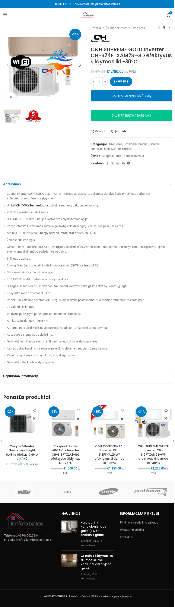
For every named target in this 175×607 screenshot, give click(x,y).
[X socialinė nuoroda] (112, 163)
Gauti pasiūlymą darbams (131, 115)
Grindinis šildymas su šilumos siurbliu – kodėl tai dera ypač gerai (97, 562)
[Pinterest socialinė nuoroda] (118, 163)
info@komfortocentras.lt (105, 4)
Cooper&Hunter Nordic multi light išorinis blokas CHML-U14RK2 (22, 452)
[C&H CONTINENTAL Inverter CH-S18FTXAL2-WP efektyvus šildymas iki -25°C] (109, 423)
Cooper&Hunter (112, 156)
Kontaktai (126, 537)
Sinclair (66, 492)
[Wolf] (24, 492)
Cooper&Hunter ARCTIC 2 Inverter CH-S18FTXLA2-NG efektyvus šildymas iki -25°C (65, 454)
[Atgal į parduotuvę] (164, 28)
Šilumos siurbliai (116, 28)
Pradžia (96, 28)
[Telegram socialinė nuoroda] (128, 163)
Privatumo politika (132, 529)
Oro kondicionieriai (136, 144)
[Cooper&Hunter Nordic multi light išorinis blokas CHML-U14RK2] (22, 423)
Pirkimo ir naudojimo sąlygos (139, 522)
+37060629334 (80, 4)
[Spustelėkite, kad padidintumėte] (11, 97)
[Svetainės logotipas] (87, 14)
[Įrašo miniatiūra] (69, 534)
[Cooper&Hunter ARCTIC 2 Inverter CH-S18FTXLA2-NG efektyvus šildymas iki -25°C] (65, 423)
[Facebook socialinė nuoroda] (107, 163)
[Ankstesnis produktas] (159, 28)
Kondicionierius (134, 156)
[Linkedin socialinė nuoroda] (123, 163)
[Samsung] (109, 492)
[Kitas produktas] (169, 28)
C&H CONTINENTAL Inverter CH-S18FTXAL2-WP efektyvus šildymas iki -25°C (109, 454)
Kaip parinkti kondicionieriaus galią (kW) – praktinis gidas (93, 528)
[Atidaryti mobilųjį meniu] (5, 14)
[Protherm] (151, 492)
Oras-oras (138, 28)
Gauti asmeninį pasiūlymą (131, 96)
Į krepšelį (121, 81)
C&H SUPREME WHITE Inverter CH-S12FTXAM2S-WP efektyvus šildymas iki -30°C (153, 454)
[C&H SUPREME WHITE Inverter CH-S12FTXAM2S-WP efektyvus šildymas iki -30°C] (153, 423)
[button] (7, 65)
